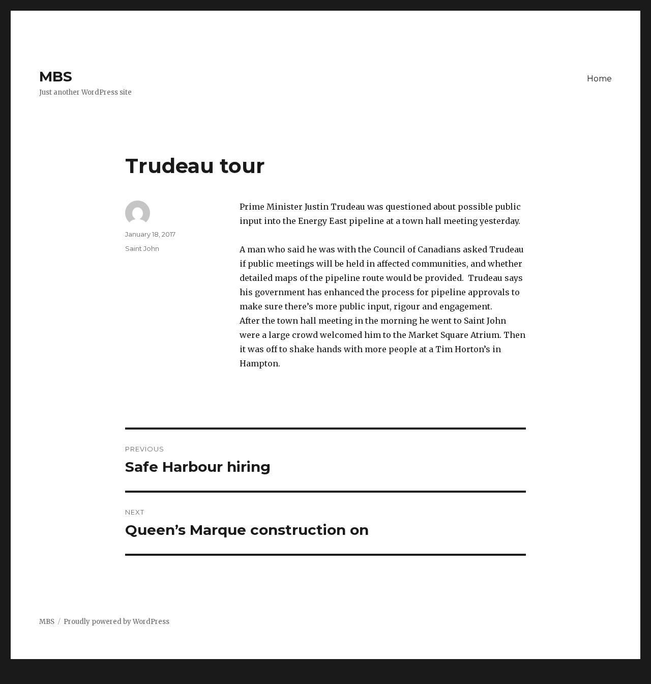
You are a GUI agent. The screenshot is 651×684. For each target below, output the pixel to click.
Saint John (142, 248)
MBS (55, 76)
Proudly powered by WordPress (116, 621)
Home (599, 78)
